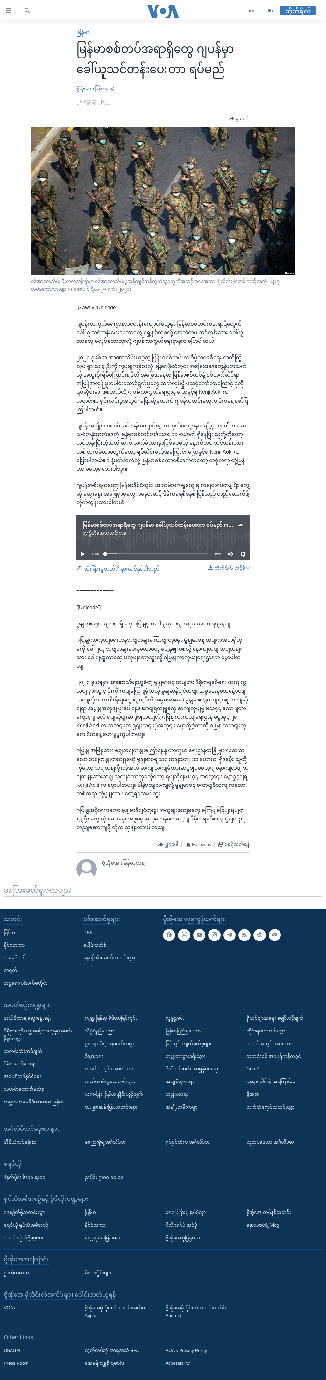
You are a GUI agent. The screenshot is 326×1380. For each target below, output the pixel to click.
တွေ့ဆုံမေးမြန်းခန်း (102, 1237)
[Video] (270, 11)
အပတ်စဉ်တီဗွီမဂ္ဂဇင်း (24, 1237)
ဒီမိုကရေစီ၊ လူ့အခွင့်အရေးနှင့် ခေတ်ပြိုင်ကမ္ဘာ (38, 1034)
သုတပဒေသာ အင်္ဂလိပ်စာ (270, 1141)
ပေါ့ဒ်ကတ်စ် (94, 944)
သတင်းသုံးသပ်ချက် (23, 1051)
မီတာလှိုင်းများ (98, 1272)
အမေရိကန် (14, 957)
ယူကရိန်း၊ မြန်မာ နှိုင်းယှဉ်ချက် (114, 1094)
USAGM (12, 1350)
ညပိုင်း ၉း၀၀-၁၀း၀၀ (104, 1176)
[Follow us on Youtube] (199, 935)
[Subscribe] (275, 935)
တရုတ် (10, 970)
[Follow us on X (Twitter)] (184, 935)
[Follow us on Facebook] (169, 935)
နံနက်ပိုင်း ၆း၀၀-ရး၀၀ (24, 1176)
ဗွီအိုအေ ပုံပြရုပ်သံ (183, 1237)
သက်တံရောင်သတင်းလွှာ (270, 1106)
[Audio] (251, 11)
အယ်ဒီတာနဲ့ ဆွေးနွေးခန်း (27, 1018)
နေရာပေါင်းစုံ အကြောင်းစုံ (270, 1081)
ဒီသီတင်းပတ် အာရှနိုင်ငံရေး (192, 1068)
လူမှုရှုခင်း (175, 1018)
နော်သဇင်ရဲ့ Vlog (262, 1225)
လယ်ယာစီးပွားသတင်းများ (110, 1081)
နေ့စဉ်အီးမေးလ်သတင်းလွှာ (109, 957)
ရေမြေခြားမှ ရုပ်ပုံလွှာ (186, 1212)
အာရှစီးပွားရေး (180, 1081)
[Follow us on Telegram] (229, 935)
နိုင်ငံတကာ (14, 944)
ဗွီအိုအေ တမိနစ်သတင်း (268, 1212)
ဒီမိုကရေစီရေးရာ (20, 1063)
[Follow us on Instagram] (214, 935)
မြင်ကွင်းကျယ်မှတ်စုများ (189, 1043)
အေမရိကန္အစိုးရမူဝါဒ (104, 1363)
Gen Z (252, 1068)
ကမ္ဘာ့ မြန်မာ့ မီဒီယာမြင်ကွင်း (111, 1018)
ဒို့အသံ (252, 1094)
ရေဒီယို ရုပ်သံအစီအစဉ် (26, 1225)
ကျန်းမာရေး (177, 1094)
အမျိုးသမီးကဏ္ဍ (182, 1106)
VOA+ (10, 1307)
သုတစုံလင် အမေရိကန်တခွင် (273, 1056)
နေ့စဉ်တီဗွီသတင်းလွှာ (24, 1212)
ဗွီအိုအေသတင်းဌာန (107, 533)
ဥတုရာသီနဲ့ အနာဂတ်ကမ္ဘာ (109, 1043)
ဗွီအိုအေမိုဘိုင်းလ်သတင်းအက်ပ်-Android (196, 1311)
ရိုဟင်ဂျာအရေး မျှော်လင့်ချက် (274, 1018)
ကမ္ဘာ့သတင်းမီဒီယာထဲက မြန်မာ (34, 1101)
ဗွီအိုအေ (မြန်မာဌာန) (95, 88)
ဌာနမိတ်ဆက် (16, 1272)
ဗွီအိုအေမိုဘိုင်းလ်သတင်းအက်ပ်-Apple (115, 1311)
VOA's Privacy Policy (186, 1350)
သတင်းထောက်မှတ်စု (24, 1089)
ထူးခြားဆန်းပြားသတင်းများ (111, 1106)
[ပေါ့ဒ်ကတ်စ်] (259, 935)
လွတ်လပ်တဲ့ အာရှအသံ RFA (112, 1350)
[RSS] (244, 935)
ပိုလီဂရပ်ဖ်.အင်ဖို (181, 1225)
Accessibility (178, 1363)
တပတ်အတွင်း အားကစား (109, 1068)
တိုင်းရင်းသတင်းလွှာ (265, 1030)
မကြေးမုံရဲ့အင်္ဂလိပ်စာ (105, 1141)
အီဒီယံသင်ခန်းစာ (20, 1141)
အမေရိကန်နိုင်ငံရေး (22, 1076)
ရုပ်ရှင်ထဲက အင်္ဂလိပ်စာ (187, 1141)
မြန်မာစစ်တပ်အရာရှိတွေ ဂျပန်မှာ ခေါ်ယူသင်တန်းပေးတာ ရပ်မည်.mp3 (158, 525)
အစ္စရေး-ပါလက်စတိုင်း (25, 983)
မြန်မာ (83, 32)
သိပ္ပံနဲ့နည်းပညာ (99, 1030)
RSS (87, 932)
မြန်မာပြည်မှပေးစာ (183, 1030)
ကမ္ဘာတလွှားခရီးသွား (185, 1056)
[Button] (239, 119)
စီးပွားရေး (94, 1056)
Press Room (16, 1363)
